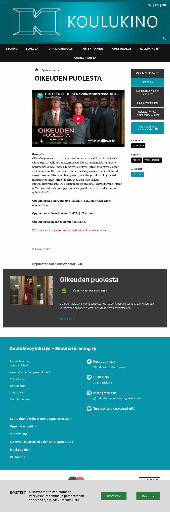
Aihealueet (136, 169)
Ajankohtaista (85, 57)
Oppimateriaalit (61, 48)
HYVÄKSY (114, 496)
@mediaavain (119, 367)
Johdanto (148, 82)
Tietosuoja (16, 392)
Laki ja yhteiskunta (147, 103)
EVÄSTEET (18, 492)
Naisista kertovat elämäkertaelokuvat (148, 113)
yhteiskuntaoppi (152, 160)
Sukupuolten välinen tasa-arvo (147, 92)
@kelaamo (116, 398)
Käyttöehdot (17, 385)
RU (164, 5)
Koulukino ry (150, 48)
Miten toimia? (93, 48)
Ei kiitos (148, 496)
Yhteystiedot (18, 379)
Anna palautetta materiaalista (148, 128)
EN (157, 5)
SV (149, 5)
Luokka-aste (137, 140)
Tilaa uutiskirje (102, 382)
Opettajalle (121, 48)
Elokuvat (33, 48)
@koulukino (100, 367)
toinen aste (138, 145)
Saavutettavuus (19, 399)
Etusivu (12, 48)
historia (136, 160)
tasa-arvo (137, 174)
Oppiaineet (136, 154)
